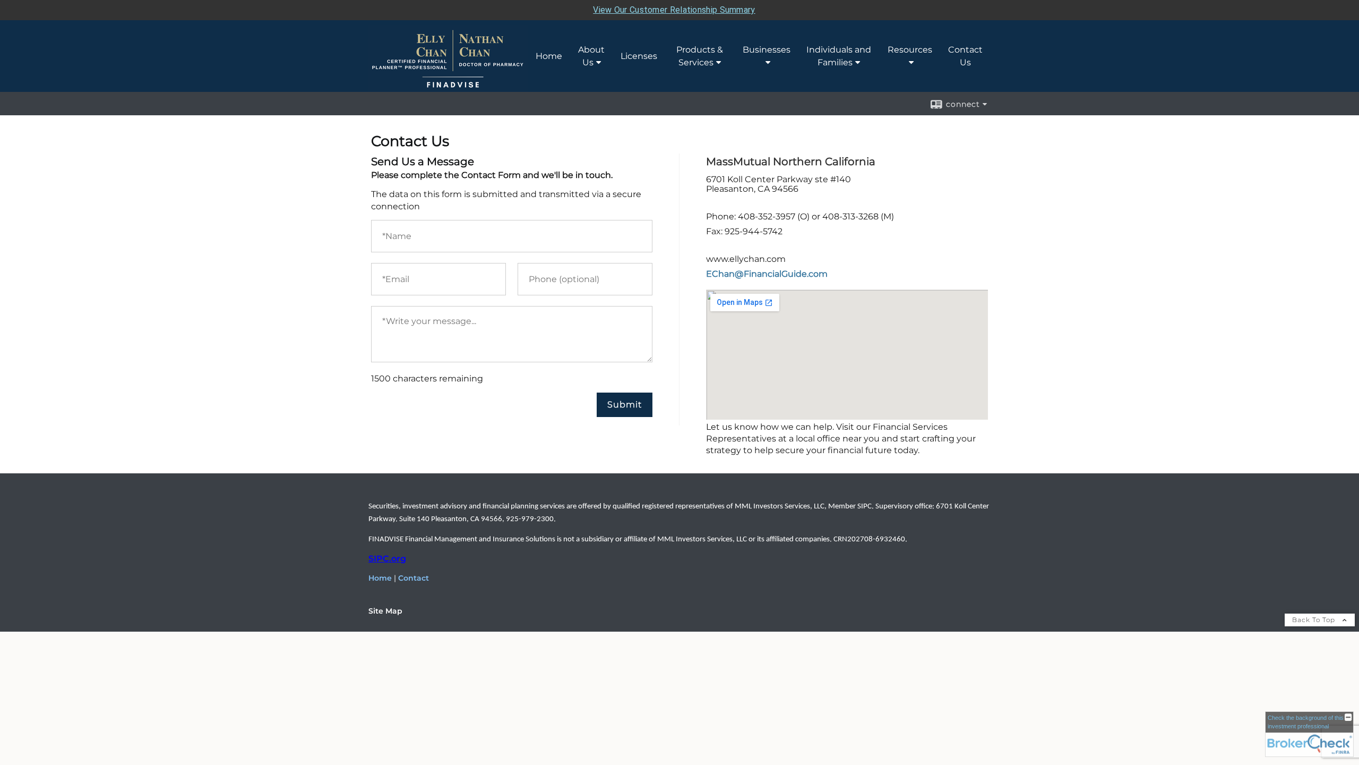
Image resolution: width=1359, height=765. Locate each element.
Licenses (639, 56)
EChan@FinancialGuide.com (767, 274)
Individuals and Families (838, 56)
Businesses (766, 50)
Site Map (385, 611)
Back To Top (1314, 620)
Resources (910, 50)
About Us (591, 56)
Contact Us (965, 56)
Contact (413, 578)
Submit (624, 405)
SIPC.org (387, 559)
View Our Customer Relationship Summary (674, 10)
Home (549, 56)
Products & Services (699, 56)
